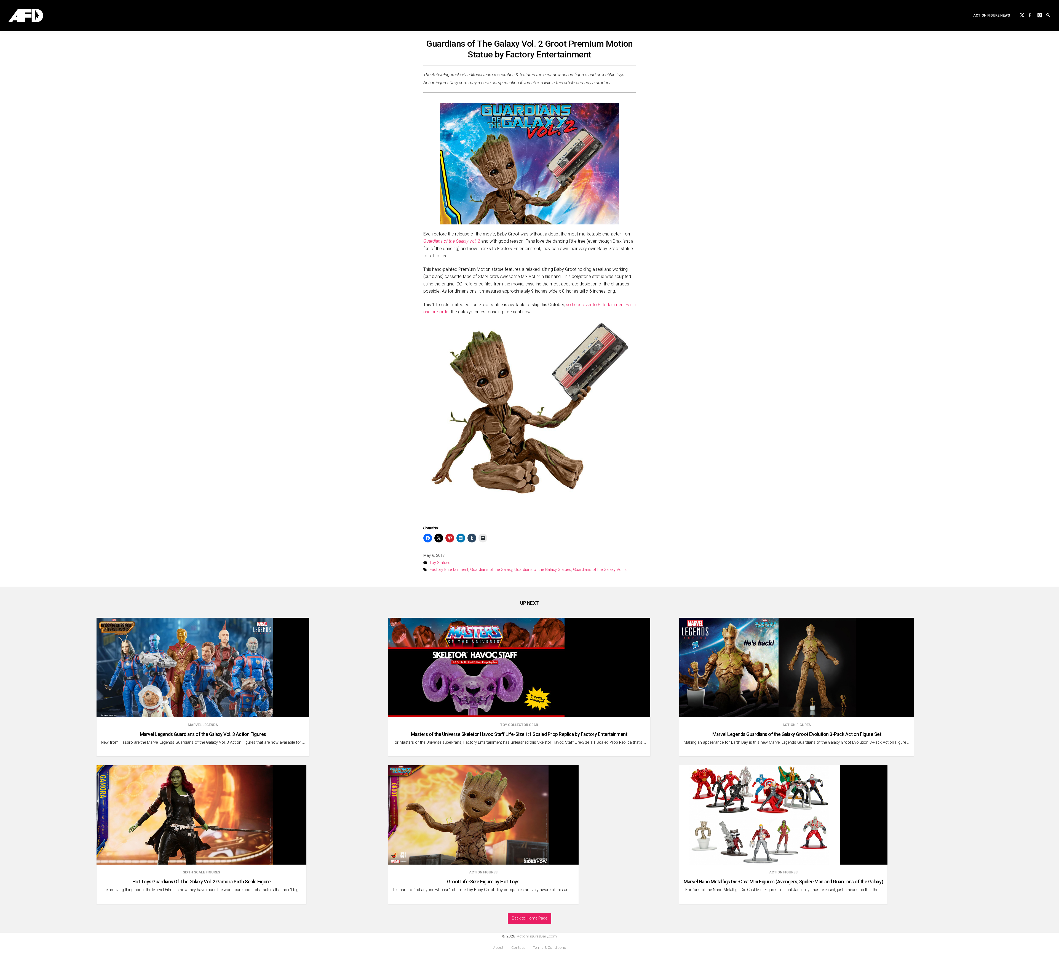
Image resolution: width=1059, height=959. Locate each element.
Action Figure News (991, 15)
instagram (1041, 14)
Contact (518, 947)
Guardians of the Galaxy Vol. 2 (600, 569)
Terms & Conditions (549, 947)
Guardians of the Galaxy (491, 569)
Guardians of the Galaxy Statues (542, 569)
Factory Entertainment (449, 569)
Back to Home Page (529, 918)
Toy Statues (439, 562)
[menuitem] (991, 16)
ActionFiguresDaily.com (537, 936)
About (498, 947)
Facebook (1033, 14)
